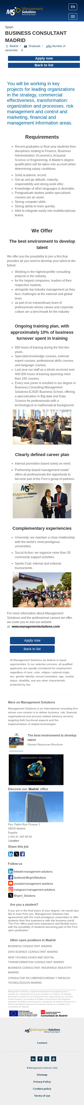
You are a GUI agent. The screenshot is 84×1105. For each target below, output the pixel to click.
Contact (42, 1043)
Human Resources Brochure (45, 744)
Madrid (34, 789)
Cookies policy (42, 1088)
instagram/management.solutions (34, 889)
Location (14, 840)
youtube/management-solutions (33, 883)
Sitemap (42, 1074)
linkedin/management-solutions (33, 871)
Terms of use (42, 1095)
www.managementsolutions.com (36, 626)
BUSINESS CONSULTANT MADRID (30, 946)
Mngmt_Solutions (24, 895)
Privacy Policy (42, 1081)
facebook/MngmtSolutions (30, 877)
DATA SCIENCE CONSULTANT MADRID (33, 951)
